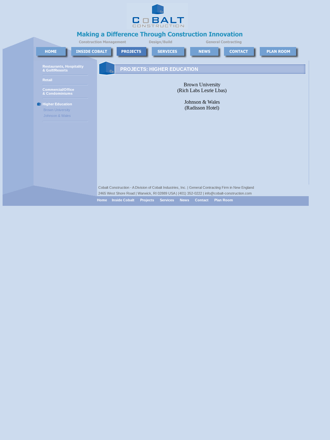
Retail (47, 80)
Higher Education (57, 104)
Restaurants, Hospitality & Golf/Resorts (63, 68)
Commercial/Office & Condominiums (58, 91)
